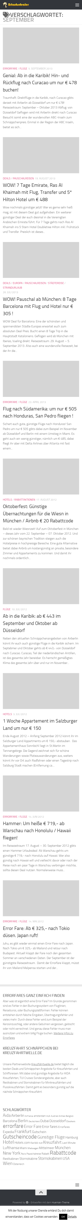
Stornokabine (28, 1158)
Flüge (23, 68)
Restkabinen (11, 1158)
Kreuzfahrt (52, 1142)
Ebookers (70, 1121)
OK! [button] (63, 1216)
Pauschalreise (34, 1153)
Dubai (44, 1121)
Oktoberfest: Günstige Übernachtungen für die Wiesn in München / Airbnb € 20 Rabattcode (38, 514)
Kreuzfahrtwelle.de (42, 1064)
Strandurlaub (12, 287)
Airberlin (17, 1115)
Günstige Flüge (51, 1137)
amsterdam (40, 1115)
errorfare (13, 1126)
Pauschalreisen (23, 178)
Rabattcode (63, 1152)
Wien (8, 1163)
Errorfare (10, 68)
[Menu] (77, 5)
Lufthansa (11, 1147)
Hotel (8, 1142)
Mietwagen (33, 1148)
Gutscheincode (20, 1136)
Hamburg (71, 1137)
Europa (18, 283)
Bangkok (69, 1116)
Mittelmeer (46, 1148)
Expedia (8, 1132)
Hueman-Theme (60, 1202)
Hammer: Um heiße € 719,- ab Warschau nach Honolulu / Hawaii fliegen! (37, 831)
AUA (48, 1116)
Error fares (50, 1126)
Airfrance (29, 1116)
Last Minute (69, 1142)
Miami (23, 1148)
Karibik (34, 1142)
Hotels (7, 499)
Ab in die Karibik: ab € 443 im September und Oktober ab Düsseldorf (32, 623)
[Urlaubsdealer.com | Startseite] (20, 5)
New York (11, 1153)
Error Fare (32, 1126)
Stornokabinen (50, 1158)
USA (66, 1158)
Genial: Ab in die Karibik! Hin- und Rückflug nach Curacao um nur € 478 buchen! (40, 83)
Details (72, 1216)
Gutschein (39, 1132)
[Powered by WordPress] (27, 1202)
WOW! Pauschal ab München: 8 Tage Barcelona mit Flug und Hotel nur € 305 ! (39, 306)
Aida (7, 1115)
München (63, 1147)
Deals (6, 178)
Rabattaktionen (24, 499)
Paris (23, 1153)
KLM (41, 1143)
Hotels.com (22, 1142)
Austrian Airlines (58, 1116)
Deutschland (34, 1121)
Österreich (18, 1164)
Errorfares (64, 1127)
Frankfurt (22, 1131)
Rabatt (45, 1153)
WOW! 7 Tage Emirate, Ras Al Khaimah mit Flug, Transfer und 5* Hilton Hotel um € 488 (37, 192)
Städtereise (56, 283)
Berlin (23, 1120)
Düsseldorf (57, 1121)
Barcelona (10, 1121)
